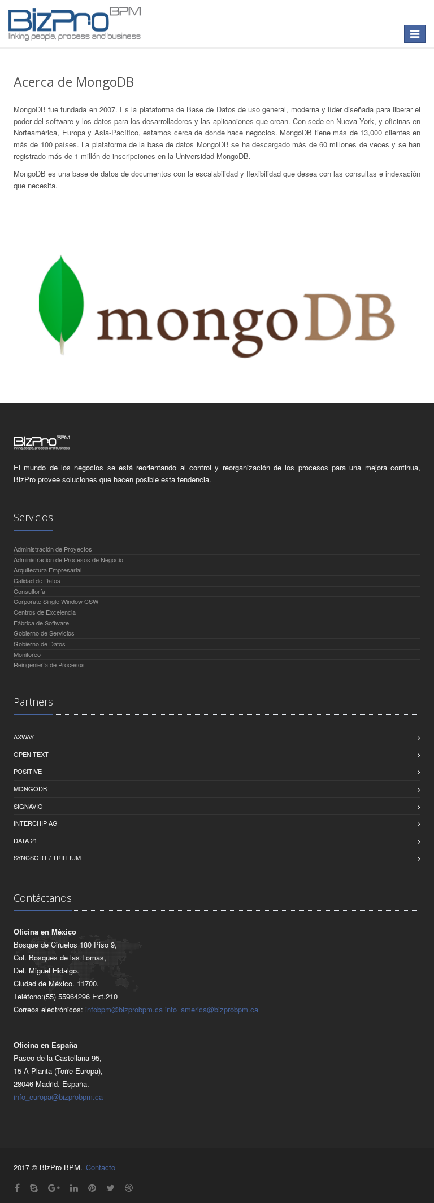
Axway (24, 736)
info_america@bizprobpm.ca (211, 1009)
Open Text (31, 754)
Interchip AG (36, 822)
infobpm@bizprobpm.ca (124, 1009)
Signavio (28, 805)
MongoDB (30, 788)
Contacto (100, 1167)
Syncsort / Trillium (47, 857)
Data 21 (25, 840)
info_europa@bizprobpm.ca (58, 1096)
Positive (28, 770)
